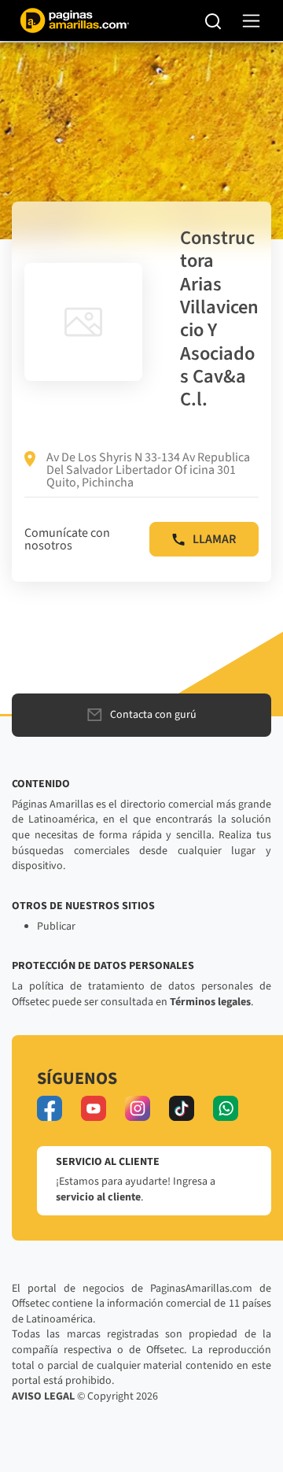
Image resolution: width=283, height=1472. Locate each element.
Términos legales (210, 1002)
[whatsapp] (225, 1108)
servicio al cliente (98, 1197)
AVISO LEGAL (43, 1396)
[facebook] (49, 1108)
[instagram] (137, 1108)
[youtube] (93, 1108)
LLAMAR (214, 539)
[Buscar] (213, 20)
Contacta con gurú (153, 715)
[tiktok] (181, 1108)
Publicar (56, 926)
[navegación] (251, 21)
